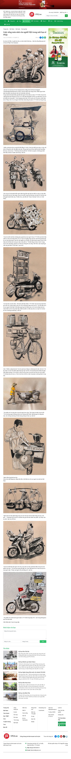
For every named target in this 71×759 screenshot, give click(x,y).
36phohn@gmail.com (36, 750)
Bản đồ (8, 24)
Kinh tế (24, 715)
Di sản (32, 716)
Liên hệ (60, 707)
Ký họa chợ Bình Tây (24, 693)
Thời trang (16, 720)
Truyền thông (59, 21)
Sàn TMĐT (6, 716)
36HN (53, 712)
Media (32, 721)
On (19, 14)
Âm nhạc (16, 717)
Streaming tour (42, 707)
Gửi (43, 641)
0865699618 (36, 747)
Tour (20, 21)
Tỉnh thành (35, 21)
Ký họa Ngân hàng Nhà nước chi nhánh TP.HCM (32, 672)
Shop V (44, 21)
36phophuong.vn (52, 709)
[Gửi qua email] (45, 38)
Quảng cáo (60, 714)
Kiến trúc (24, 707)
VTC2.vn (50, 716)
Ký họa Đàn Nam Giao (25, 682)
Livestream (41, 710)
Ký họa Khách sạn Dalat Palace (27, 662)
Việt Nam (27, 21)
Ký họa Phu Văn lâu (24, 651)
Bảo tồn (33, 719)
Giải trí (24, 710)
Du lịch (15, 712)
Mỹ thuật (18, 29)
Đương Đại (24, 29)
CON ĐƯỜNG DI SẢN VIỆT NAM (18, 11)
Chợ (51, 21)
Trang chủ (12, 21)
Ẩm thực (16, 714)
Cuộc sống (25, 713)
